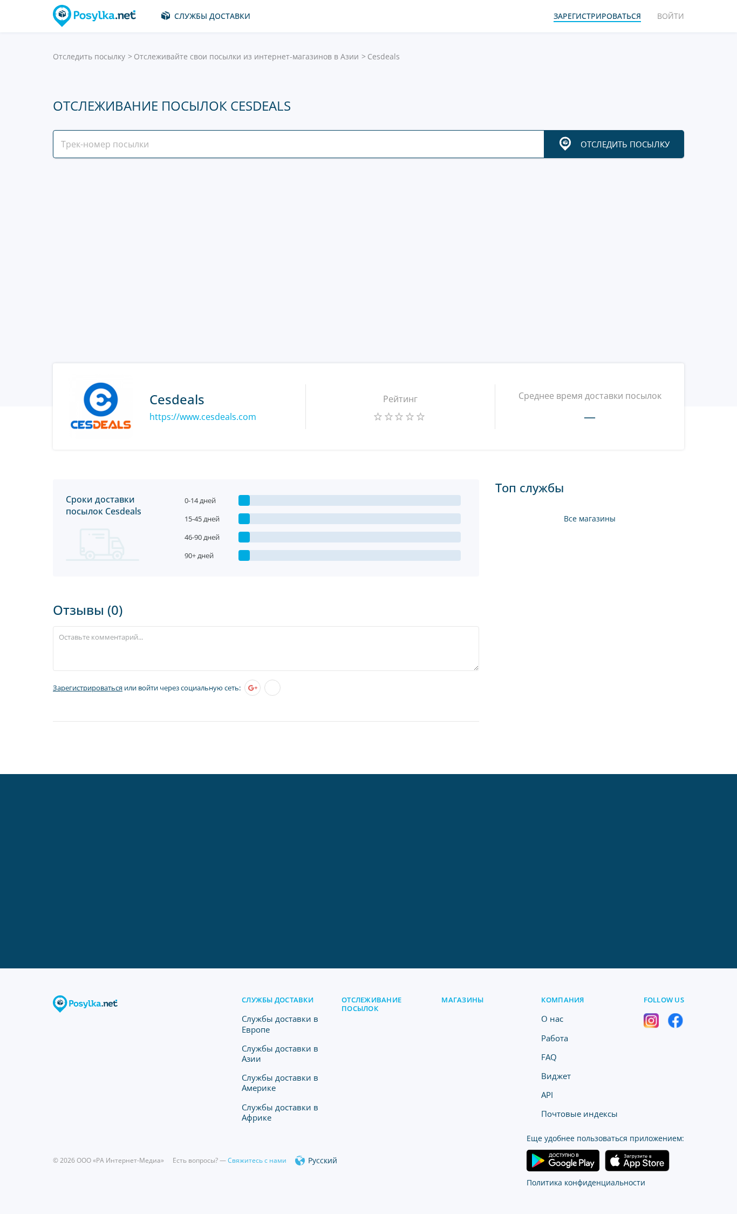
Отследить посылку (89, 56)
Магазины (462, 1000)
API (547, 1094)
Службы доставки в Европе (280, 1023)
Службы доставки (212, 16)
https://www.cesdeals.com (202, 416)
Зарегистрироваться (87, 688)
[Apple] (272, 688)
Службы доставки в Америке (280, 1082)
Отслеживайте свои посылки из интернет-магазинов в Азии (246, 56)
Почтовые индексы (579, 1113)
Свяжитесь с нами (257, 1160)
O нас (552, 1018)
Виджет (556, 1075)
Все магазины (590, 518)
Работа (554, 1038)
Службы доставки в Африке (280, 1112)
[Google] (252, 688)
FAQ (549, 1057)
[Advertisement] (366, 260)
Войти (670, 16)
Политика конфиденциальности (586, 1182)
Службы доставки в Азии (280, 1053)
